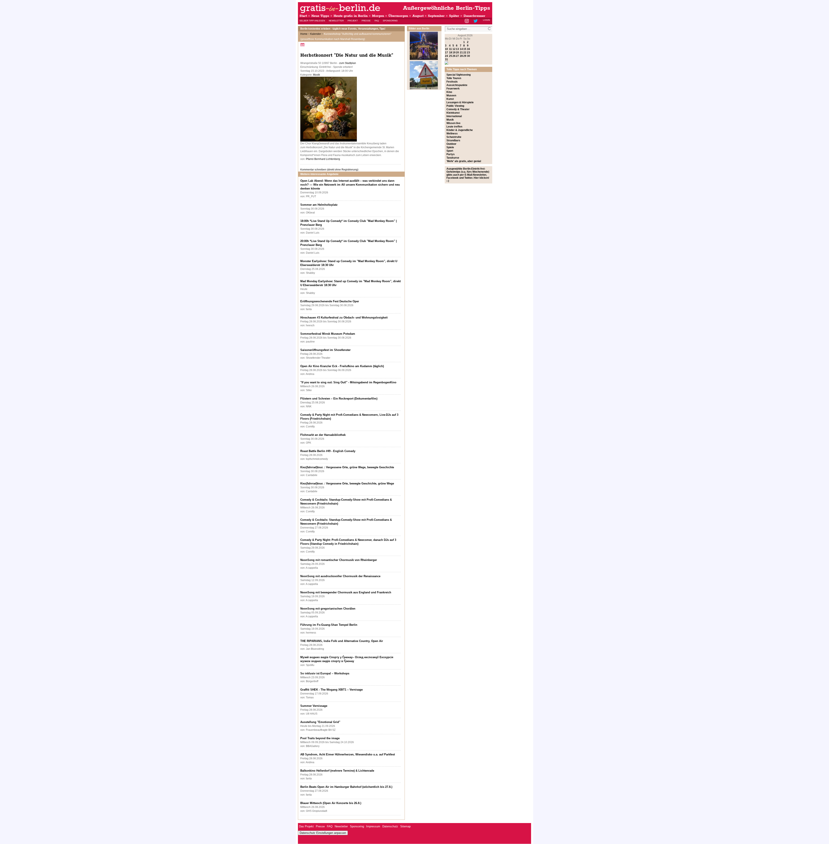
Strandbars (453, 140)
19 (454, 52)
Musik (316, 74)
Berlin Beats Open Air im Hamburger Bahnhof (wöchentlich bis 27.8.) (346, 786)
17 (446, 52)
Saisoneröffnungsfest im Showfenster (325, 350)
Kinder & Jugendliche (459, 130)
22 (464, 52)
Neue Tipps (320, 16)
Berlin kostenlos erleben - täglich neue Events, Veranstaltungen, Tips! (342, 28)
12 (454, 49)
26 (454, 55)
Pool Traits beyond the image (320, 738)
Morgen (378, 16)
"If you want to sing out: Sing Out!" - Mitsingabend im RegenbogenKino (348, 382)
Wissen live (453, 123)
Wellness (452, 133)
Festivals (452, 81)
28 (461, 55)
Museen (451, 95)
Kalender (315, 33)
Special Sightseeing (458, 74)
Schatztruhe (453, 137)
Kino (449, 92)
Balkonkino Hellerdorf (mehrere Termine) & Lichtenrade (337, 770)
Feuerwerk (453, 88)
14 (461, 49)
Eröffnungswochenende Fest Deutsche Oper (329, 301)
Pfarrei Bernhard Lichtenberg (323, 159)
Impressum (373, 826)
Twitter (476, 21)
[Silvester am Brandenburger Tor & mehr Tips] (424, 59)
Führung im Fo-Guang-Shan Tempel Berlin (328, 624)
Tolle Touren (453, 78)
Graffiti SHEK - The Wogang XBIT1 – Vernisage (331, 689)
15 (464, 49)
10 (446, 49)
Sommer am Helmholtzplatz (319, 204)
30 (468, 55)
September (436, 16)
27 (457, 55)
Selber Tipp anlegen (312, 20)
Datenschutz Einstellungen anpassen (323, 832)
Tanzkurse (452, 157)
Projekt (353, 20)
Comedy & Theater (458, 109)
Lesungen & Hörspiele (460, 102)
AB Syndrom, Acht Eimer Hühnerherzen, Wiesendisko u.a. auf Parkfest (347, 754)
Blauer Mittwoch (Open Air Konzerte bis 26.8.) (330, 803)
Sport (449, 150)
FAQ (377, 20)
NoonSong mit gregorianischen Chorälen (327, 608)
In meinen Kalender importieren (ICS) (303, 44)
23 (468, 52)
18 (450, 52)
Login (486, 20)
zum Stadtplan (347, 63)
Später (454, 16)
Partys (450, 154)
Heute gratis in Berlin (351, 16)
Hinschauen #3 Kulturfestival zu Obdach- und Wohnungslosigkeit (344, 317)
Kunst (450, 98)
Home (303, 33)
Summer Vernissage (313, 705)
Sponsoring (390, 20)
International (454, 116)
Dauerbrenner (474, 16)
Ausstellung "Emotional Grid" (320, 722)
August (418, 16)
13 (457, 49)
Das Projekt (306, 826)
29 (464, 55)
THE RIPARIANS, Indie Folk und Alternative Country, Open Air (341, 641)
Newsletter (336, 20)
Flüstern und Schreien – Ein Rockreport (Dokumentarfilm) (338, 398)
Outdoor (451, 143)
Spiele (450, 147)
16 (468, 49)
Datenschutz (390, 826)
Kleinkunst (453, 112)
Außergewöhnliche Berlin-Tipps (446, 8)
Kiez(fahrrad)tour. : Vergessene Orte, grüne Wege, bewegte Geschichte (347, 467)
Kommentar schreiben (329, 169)
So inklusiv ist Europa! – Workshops (324, 673)
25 (450, 55)
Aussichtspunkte (456, 85)
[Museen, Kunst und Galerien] (424, 88)
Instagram (467, 21)
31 (446, 59)
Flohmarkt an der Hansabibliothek (323, 434)
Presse (366, 20)
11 (450, 49)
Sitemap (405, 826)
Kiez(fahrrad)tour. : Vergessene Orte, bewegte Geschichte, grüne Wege (347, 483)
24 (446, 55)
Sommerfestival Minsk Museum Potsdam (327, 333)
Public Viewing (455, 105)
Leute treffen (454, 126)
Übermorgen (398, 16)
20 (457, 52)
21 (461, 52)
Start (303, 16)
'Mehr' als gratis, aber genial (463, 161)
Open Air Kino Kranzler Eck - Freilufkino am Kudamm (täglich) (342, 366)
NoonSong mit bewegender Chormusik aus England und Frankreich (345, 592)
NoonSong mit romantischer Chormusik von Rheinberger (338, 560)
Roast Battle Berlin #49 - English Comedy (327, 451)
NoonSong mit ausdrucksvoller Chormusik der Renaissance (340, 576)
